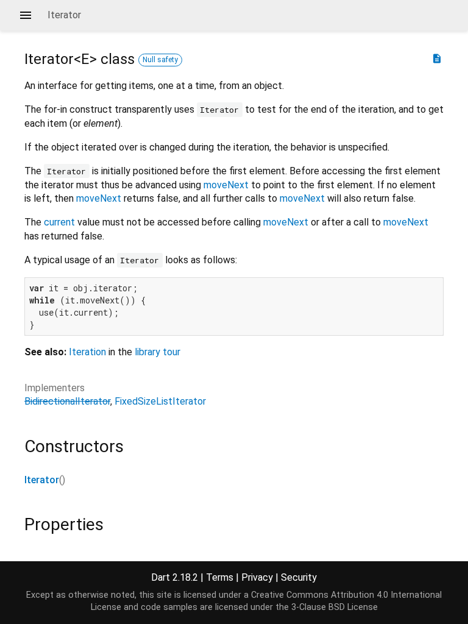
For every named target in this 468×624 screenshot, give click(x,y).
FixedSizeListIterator (160, 401)
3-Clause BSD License (334, 607)
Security (299, 577)
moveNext (226, 185)
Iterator (41, 480)
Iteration (87, 352)
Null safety (160, 59)
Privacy (257, 577)
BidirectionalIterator (67, 401)
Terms (219, 577)
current (59, 222)
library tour (157, 352)
